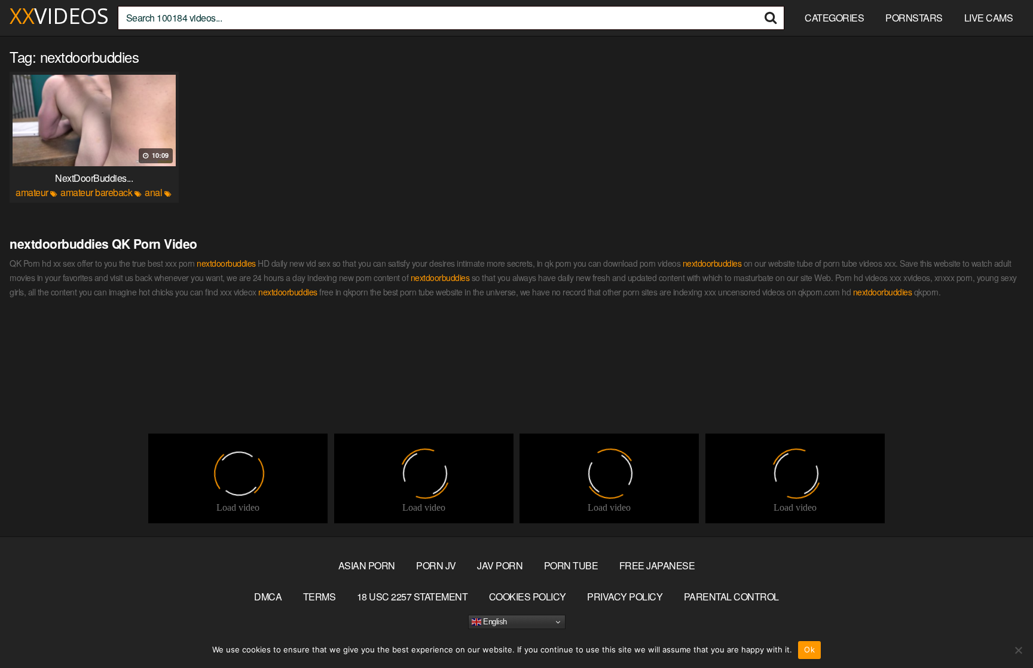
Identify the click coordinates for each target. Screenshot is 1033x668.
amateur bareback (96, 192)
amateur (32, 192)
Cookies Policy (527, 596)
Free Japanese (657, 565)
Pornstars (914, 18)
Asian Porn (366, 565)
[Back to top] (1000, 629)
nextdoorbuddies (226, 263)
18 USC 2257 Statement (412, 596)
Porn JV (436, 565)
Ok (809, 649)
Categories (834, 18)
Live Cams (988, 18)
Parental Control (731, 596)
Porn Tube (571, 565)
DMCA (268, 596)
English (494, 621)
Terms (319, 596)
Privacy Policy (624, 596)
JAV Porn (499, 565)
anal (153, 192)
